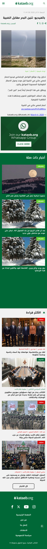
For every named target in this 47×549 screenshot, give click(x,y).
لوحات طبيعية (41, 71)
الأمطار (32, 71)
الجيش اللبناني (22, 432)
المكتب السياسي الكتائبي (36, 389)
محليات (41, 319)
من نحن (23, 520)
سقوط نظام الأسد (20, 389)
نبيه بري (33, 349)
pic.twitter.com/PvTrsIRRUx (33, 109)
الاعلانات (23, 530)
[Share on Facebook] (37, 23)
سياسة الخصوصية (23, 535)
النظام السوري (33, 432)
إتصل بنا (23, 525)
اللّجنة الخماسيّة (24, 349)
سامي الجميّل (40, 472)
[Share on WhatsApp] (43, 23)
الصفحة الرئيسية (23, 515)
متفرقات (41, 166)
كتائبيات (41, 359)
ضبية (26, 71)
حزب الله (42, 432)
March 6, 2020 (37, 115)
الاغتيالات (17, 472)
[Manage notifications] (42, 526)
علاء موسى (41, 349)
